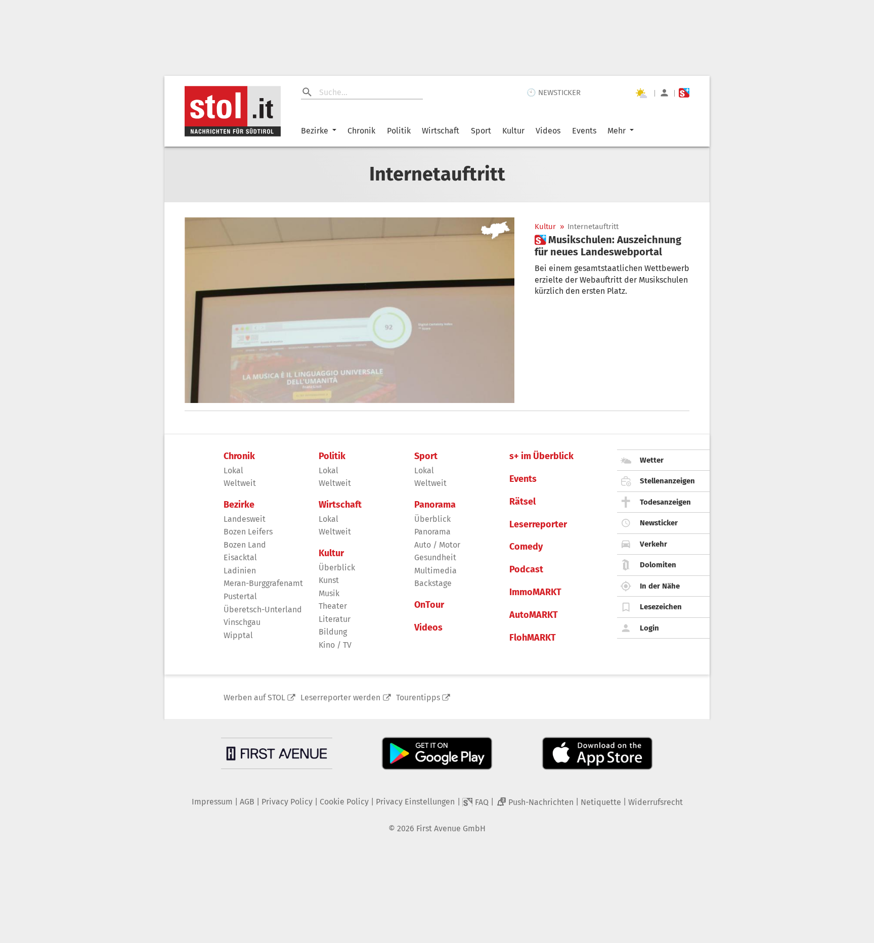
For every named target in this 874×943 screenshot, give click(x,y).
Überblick (337, 567)
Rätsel (522, 502)
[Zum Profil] (664, 92)
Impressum (212, 801)
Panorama (435, 505)
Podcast (526, 569)
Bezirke (314, 131)
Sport (481, 131)
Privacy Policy (287, 801)
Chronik (361, 131)
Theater (333, 606)
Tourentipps (418, 697)
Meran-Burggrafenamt (263, 583)
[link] (612, 246)
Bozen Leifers (248, 531)
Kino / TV (335, 645)
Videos (548, 131)
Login (649, 628)
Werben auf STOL (254, 697)
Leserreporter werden (340, 697)
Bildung (333, 632)
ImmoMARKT (535, 592)
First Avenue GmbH (451, 828)
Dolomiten (658, 564)
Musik (329, 593)
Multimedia (435, 570)
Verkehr (653, 544)
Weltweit (240, 483)
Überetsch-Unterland (263, 609)
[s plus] (684, 92)
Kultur (513, 131)
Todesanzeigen (665, 502)
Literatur (335, 619)
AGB (247, 801)
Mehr (616, 131)
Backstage (433, 583)
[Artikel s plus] (349, 310)
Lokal (233, 470)
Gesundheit (435, 557)
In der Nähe (660, 586)
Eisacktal (240, 557)
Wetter (652, 460)
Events (584, 131)
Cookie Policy (344, 801)
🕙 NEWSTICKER (554, 92)
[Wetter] (641, 93)
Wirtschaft (440, 131)
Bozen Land (245, 545)
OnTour (429, 605)
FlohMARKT (532, 638)
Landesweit (245, 519)
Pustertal (240, 596)
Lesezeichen (661, 606)
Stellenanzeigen (667, 480)
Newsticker (659, 522)
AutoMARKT (533, 615)
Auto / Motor (437, 545)
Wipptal (238, 635)
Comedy (526, 547)
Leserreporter (538, 524)
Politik (399, 131)
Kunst (329, 580)
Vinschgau (242, 622)
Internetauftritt (593, 226)
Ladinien (240, 570)
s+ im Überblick (541, 456)
